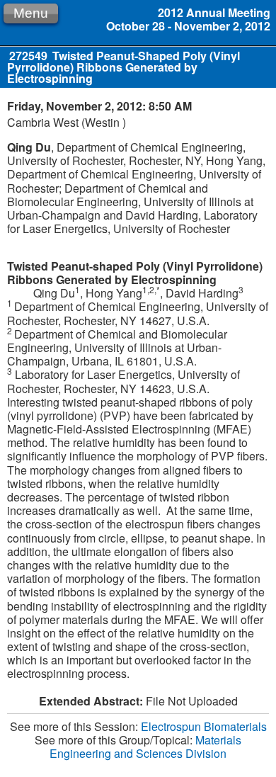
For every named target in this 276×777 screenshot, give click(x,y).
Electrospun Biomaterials (204, 726)
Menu (30, 13)
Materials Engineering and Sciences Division (145, 746)
